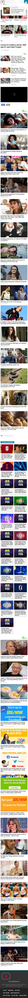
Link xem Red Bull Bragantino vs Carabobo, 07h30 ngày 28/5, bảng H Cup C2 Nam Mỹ (20, 578)
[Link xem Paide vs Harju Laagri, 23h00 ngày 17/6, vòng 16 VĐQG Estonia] (20, 535)
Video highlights (15, 992)
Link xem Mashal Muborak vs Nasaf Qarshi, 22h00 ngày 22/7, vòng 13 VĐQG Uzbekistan (6, 492)
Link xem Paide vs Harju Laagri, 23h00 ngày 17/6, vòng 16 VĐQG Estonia (20, 543)
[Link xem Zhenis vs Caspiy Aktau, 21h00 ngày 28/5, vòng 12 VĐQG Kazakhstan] (7, 570)
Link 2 (8, 105)
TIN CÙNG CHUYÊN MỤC (7, 442)
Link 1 (3, 105)
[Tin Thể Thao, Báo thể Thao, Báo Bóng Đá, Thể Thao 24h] (3, 2)
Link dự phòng (22, 995)
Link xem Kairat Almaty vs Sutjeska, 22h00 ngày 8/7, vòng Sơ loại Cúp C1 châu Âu (6, 526)
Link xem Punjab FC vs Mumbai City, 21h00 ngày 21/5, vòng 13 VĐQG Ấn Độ (7, 613)
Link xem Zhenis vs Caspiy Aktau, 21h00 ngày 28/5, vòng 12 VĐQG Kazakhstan (7, 578)
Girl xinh (17, 990)
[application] (14, 94)
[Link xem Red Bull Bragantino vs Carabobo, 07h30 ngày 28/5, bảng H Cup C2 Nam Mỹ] (20, 570)
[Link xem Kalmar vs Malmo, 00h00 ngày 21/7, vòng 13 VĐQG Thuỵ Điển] (20, 483)
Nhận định (10, 990)
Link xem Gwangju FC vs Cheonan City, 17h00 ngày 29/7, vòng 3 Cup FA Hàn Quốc (20, 474)
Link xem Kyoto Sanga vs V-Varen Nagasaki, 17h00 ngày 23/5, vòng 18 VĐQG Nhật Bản (20, 596)
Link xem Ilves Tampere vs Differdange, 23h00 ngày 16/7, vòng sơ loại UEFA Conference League (20, 509)
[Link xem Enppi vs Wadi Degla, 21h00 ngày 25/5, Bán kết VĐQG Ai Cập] (7, 587)
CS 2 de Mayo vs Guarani (8, 435)
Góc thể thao (6, 995)
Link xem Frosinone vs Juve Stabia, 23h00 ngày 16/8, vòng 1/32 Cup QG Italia (6, 457)
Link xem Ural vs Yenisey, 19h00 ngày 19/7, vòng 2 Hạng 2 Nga (7, 508)
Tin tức (5, 990)
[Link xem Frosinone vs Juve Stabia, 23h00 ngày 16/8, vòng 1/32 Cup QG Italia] (7, 449)
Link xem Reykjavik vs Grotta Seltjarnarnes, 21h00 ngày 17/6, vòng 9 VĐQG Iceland (6, 561)
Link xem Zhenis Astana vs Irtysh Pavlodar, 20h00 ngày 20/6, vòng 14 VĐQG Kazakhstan (7, 543)
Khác (2, 40)
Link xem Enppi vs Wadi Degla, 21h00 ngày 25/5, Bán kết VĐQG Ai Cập (6, 595)
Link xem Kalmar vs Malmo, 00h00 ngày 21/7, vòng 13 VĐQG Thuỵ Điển (20, 491)
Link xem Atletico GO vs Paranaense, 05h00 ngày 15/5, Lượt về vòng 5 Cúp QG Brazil (20, 613)
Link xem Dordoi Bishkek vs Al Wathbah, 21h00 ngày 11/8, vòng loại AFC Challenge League (6, 474)
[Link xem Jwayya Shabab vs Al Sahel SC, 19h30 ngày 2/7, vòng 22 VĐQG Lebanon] (20, 518)
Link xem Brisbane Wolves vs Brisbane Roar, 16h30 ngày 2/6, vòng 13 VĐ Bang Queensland (20, 561)
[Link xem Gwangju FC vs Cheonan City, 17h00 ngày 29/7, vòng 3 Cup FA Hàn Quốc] (20, 466)
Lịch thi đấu (6, 992)
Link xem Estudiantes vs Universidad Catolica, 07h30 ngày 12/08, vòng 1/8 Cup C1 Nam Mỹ (20, 457)
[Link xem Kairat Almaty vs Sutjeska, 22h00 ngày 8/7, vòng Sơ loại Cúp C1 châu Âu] (7, 518)
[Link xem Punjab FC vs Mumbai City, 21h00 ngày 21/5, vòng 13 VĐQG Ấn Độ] (7, 605)
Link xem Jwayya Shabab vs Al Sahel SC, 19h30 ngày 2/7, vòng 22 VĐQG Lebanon (20, 526)
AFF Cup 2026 (14, 995)
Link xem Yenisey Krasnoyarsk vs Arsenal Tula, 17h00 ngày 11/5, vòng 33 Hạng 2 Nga (6, 630)
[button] (14, 94)
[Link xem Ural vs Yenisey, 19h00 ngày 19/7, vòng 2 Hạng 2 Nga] (7, 501)
